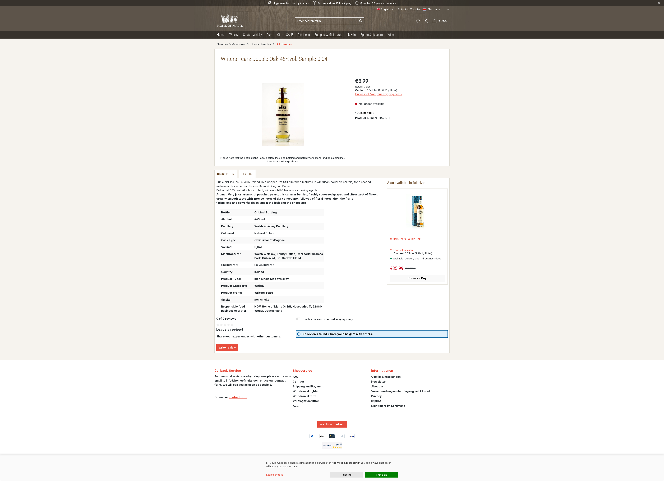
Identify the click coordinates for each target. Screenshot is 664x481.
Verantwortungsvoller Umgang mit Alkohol (400, 391)
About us (377, 386)
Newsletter (379, 381)
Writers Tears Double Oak (405, 239)
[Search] (360, 20)
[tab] (225, 174)
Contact (298, 381)
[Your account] (426, 20)
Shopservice (302, 370)
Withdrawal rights (305, 391)
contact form (238, 397)
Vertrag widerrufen (306, 401)
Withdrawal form (304, 396)
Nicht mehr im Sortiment (388, 405)
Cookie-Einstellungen (386, 376)
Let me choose (274, 474)
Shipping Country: (409, 9)
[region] (283, 114)
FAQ (295, 376)
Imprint (376, 401)
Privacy (376, 396)
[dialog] (332, 468)
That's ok (381, 474)
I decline (347, 474)
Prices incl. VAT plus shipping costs (378, 94)
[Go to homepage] (230, 20)
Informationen (382, 370)
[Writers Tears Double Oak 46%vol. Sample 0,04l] (283, 114)
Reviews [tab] (247, 174)
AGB (296, 405)
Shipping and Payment (308, 386)
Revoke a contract (332, 424)
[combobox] (325, 20)
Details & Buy (417, 278)
